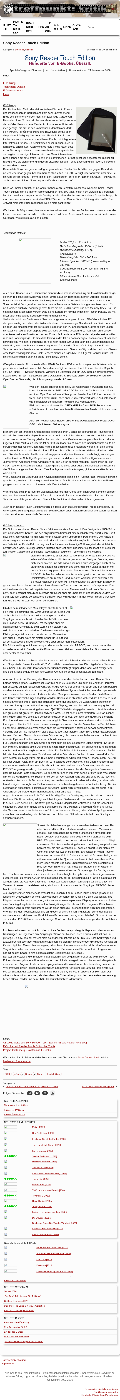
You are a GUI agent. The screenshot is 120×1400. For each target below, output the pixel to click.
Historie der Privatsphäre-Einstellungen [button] (99, 1395)
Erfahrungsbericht (13, 90)
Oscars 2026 (10, 1291)
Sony (39, 1074)
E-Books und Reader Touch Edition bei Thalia (29, 1046)
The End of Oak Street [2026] (46, 1145)
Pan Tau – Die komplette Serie (19, 1310)
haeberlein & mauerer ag (17, 1061)
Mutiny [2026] (38, 1127)
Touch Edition (53, 1074)
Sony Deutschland (88, 1057)
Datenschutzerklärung (14, 1360)
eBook (17, 1074)
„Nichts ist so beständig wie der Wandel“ (23, 1341)
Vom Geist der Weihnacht (16, 1336)
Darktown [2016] (44, 1265)
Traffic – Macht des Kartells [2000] (48, 1190)
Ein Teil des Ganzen (13, 1332)
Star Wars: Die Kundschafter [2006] (53, 1253)
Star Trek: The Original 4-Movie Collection (24, 1306)
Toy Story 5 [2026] (41, 1195)
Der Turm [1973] (44, 1259)
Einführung (9, 83)
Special (29, 49)
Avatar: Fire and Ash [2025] (45, 1234)
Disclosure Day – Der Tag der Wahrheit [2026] (54, 1223)
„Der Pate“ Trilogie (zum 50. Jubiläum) (22, 1296)
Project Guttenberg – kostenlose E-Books (27, 1050)
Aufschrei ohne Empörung (17, 1322)
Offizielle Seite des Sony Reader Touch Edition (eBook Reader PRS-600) (45, 1042)
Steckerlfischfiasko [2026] (44, 1156)
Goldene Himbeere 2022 (16, 1301)
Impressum (8, 1363)
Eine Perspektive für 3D (15, 1327)
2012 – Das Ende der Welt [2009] (98, 1086)
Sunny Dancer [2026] (42, 1151)
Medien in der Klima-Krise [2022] (52, 1247)
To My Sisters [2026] (42, 1206)
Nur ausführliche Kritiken (16, 1105)
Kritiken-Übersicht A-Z (14, 1114)
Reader (28, 1074)
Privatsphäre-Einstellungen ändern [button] (101, 1389)
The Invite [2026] (40, 1179)
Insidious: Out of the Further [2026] (49, 1139)
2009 (7, 1074)
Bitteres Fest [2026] (41, 1184)
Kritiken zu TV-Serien (14, 1110)
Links (6, 94)
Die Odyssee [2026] (41, 1218)
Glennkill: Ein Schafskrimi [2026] (47, 1228)
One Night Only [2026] (43, 1133)
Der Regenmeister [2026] (44, 1161)
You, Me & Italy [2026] (43, 1167)
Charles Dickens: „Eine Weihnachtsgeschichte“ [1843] (32, 1086)
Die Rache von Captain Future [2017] (54, 1271)
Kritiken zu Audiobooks (15, 1280)
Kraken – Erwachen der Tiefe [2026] (49, 1212)
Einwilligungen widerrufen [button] (106, 1392)
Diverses (19, 49)
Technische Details (14, 86)
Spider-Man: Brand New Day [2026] (49, 1173)
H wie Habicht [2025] (42, 1201)
